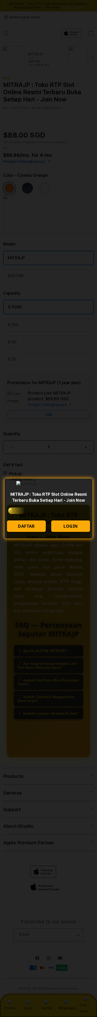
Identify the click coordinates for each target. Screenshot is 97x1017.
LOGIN (70, 526)
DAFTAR (26, 526)
